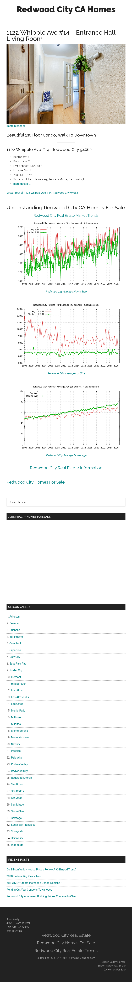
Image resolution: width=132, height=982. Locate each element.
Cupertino (15, 650)
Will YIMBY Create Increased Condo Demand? (34, 883)
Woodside (17, 845)
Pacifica (16, 751)
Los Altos (17, 690)
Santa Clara (17, 811)
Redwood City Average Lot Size (66, 373)
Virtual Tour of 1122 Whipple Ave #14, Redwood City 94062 (42, 192)
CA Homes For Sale (114, 969)
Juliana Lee (43, 958)
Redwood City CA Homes (66, 9)
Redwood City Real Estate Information (66, 467)
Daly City (14, 657)
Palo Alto (16, 757)
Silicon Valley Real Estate (111, 965)
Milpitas (16, 724)
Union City (17, 838)
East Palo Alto (17, 663)
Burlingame (16, 636)
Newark (15, 744)
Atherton (14, 616)
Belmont (14, 623)
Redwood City (19, 771)
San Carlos (17, 791)
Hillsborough (18, 683)
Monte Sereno (19, 730)
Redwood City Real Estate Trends (66, 950)
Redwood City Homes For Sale (36, 482)
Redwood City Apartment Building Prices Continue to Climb (42, 896)
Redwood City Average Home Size (66, 291)
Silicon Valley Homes (113, 961)
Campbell (15, 643)
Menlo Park (18, 710)
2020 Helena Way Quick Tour (24, 876)
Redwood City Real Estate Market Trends (66, 215)
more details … (22, 183)
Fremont (16, 677)
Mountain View (20, 737)
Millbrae (16, 717)
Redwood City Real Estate (66, 935)
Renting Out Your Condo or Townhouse (29, 889)
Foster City (16, 670)
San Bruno (17, 784)
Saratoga (16, 818)
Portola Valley (19, 764)
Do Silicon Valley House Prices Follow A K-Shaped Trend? (41, 869)
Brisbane (14, 630)
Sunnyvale (17, 831)
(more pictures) (16, 126)
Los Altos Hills (20, 697)
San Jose (16, 798)
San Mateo (17, 804)
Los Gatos (17, 704)
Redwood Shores (21, 777)
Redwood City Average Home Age (66, 455)
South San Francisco (23, 824)
